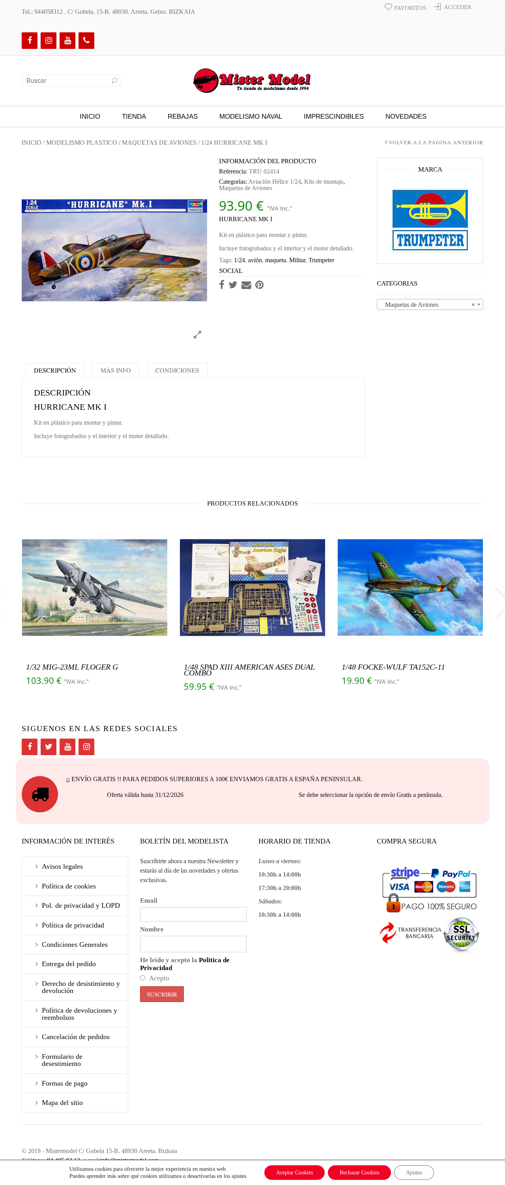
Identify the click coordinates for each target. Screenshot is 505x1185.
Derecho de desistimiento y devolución (81, 987)
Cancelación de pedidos (76, 1037)
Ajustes (414, 1173)
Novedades (405, 116)
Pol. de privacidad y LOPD (81, 905)
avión (255, 260)
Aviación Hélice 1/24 (274, 181)
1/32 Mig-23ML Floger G (72, 666)
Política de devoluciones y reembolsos (79, 1013)
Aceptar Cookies (294, 1173)
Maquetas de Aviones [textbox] (427, 304)
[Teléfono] (86, 40)
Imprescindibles (334, 116)
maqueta (275, 260)
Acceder (457, 7)
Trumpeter (321, 260)
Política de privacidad (73, 925)
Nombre (152, 929)
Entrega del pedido (69, 964)
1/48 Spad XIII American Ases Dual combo (249, 669)
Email (148, 900)
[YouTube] (67, 40)
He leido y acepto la (185, 964)
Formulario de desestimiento (62, 1060)
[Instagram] (48, 40)
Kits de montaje (323, 181)
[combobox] (430, 304)
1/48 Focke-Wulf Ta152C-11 (393, 666)
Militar (297, 260)
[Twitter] (48, 747)
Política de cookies (69, 886)
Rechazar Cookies (359, 1173)
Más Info (116, 370)
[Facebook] (29, 40)
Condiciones (177, 370)
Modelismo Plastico (81, 142)
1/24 (239, 260)
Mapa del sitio (62, 1103)
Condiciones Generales (75, 944)
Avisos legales (62, 866)
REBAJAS (183, 116)
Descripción (55, 370)
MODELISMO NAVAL (250, 116)
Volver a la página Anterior (436, 143)
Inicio (90, 116)
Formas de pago (65, 1083)
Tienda (134, 116)
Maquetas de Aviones (159, 142)
